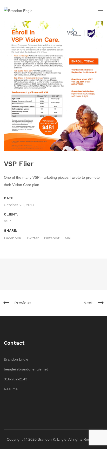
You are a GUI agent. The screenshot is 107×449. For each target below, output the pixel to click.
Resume (11, 389)
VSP (7, 221)
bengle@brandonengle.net (26, 369)
